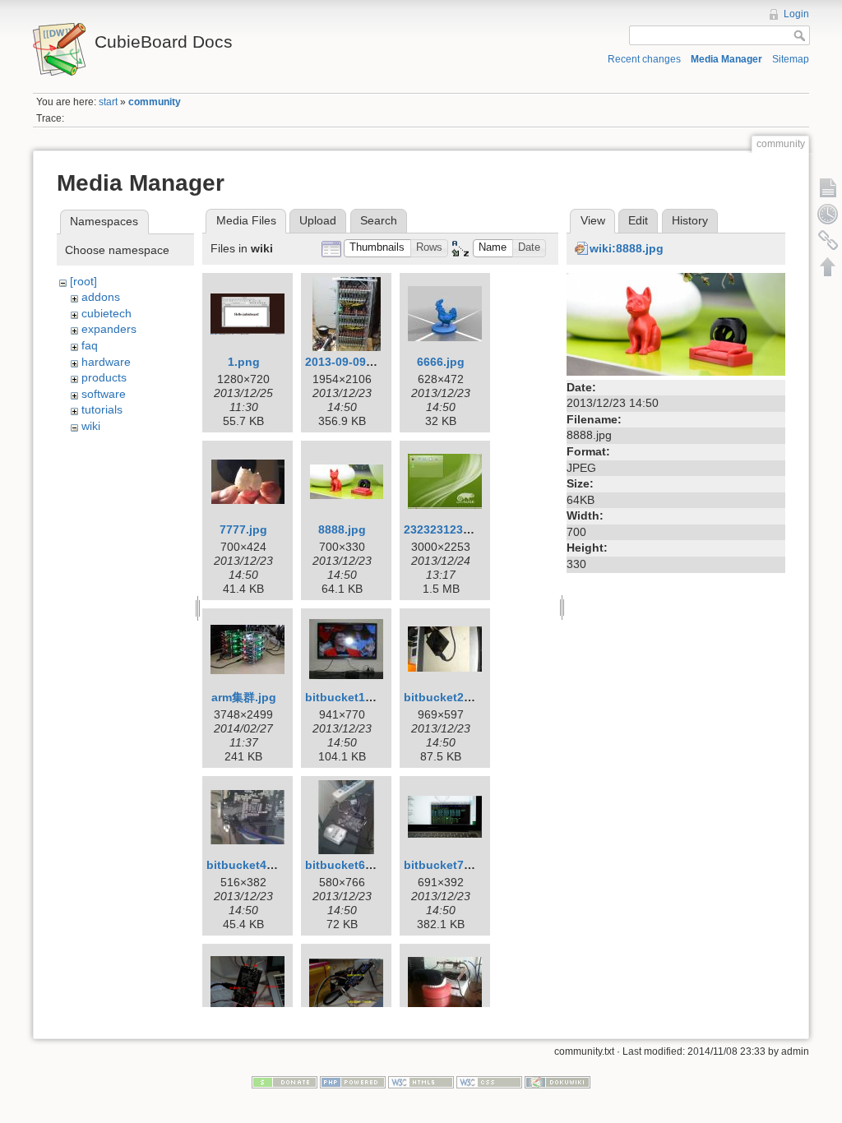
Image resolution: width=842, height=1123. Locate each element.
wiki (90, 425)
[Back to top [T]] (828, 266)
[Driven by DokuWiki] (557, 1081)
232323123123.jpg (454, 529)
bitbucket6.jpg (345, 864)
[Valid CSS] (489, 1081)
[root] (83, 281)
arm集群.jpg (243, 697)
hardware (106, 361)
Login (796, 14)
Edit (638, 220)
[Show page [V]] (828, 187)
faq (89, 345)
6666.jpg (441, 361)
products (104, 377)
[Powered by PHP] (353, 1081)
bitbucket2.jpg (444, 697)
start (108, 102)
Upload (317, 220)
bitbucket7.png (446, 864)
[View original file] (676, 323)
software (103, 393)
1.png (244, 361)
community (154, 102)
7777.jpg (243, 529)
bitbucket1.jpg (345, 697)
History (690, 220)
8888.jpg (342, 529)
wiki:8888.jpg (627, 248)
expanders (108, 328)
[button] (377, 248)
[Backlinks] (828, 240)
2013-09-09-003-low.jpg (369, 361)
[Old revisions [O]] (828, 214)
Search (378, 220)
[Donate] (284, 1081)
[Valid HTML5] (421, 1081)
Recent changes (644, 59)
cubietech (106, 313)
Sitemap (790, 59)
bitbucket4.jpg (247, 864)
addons (100, 296)
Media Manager (726, 59)
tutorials (102, 409)
